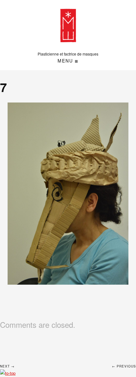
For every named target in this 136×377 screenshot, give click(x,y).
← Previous (124, 366)
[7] (68, 194)
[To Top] (7, 373)
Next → (7, 366)
